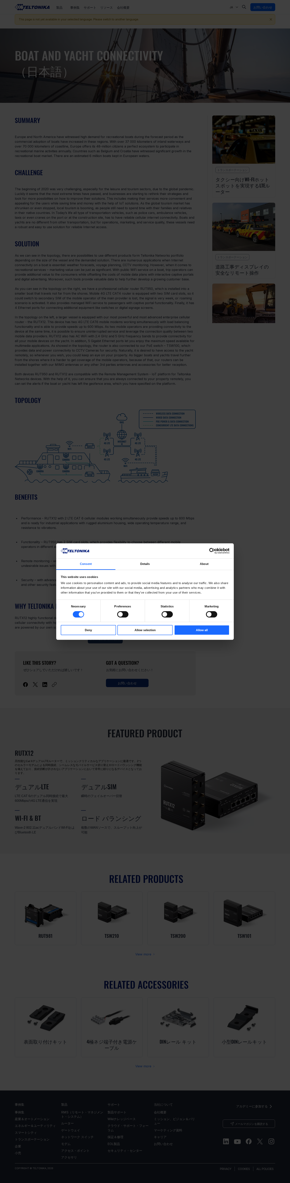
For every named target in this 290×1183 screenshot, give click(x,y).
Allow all (202, 630)
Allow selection (145, 630)
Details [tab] (145, 563)
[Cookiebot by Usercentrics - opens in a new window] (212, 551)
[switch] (122, 614)
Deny (88, 630)
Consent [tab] (86, 563)
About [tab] (204, 563)
